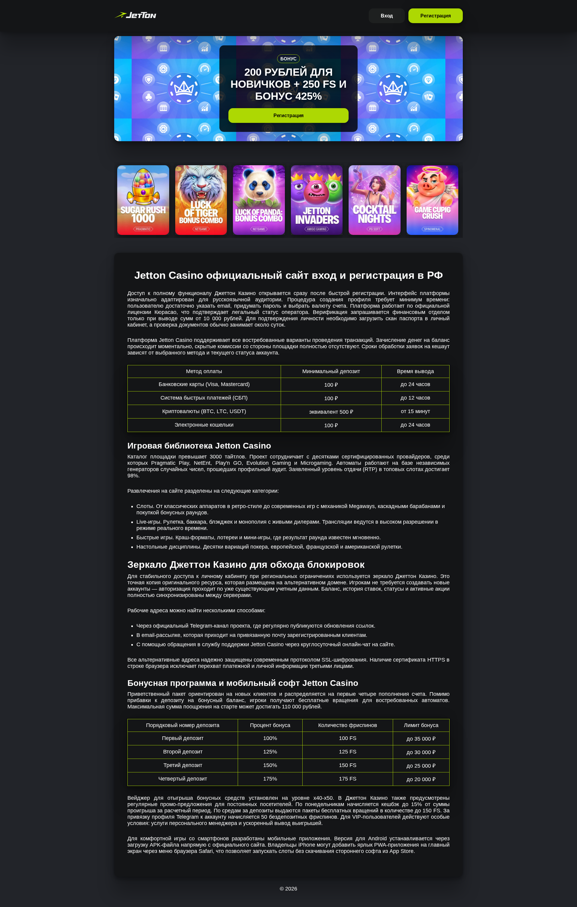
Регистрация (435, 15)
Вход (387, 15)
